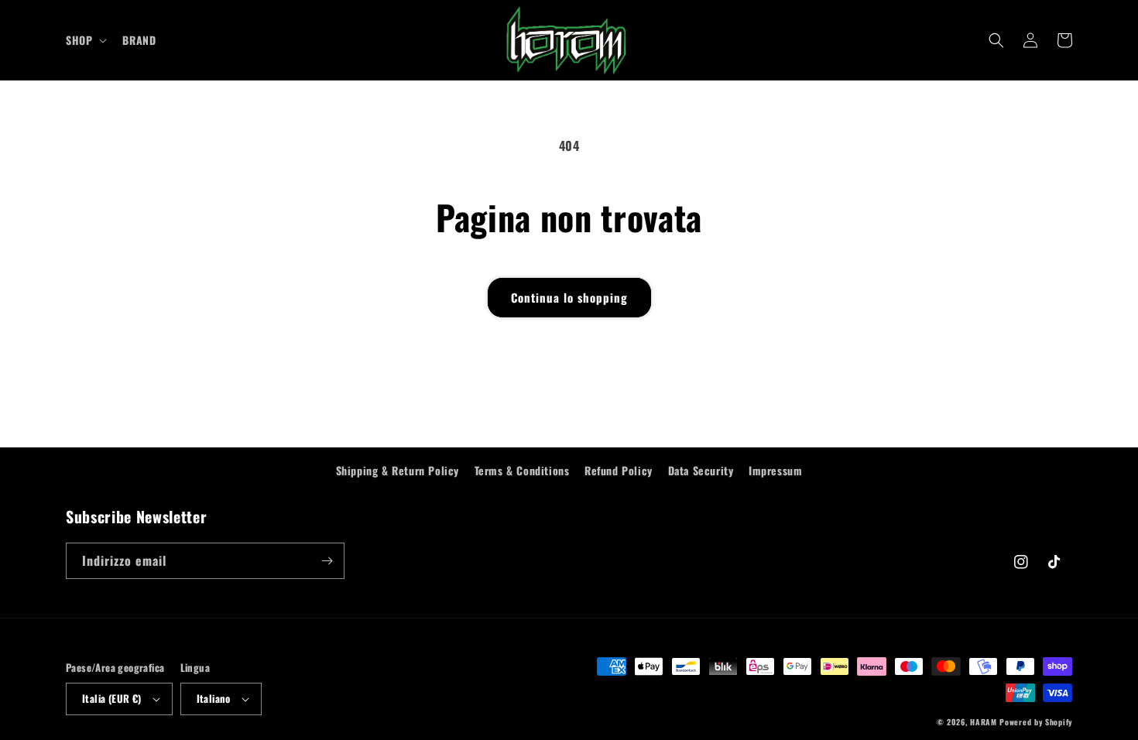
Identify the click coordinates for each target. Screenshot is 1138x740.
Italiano (214, 698)
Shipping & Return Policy (397, 470)
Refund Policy (618, 470)
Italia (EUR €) (112, 698)
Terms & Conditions (522, 470)
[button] (85, 40)
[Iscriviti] (327, 561)
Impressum (775, 470)
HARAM (983, 722)
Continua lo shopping (569, 297)
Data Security (701, 470)
